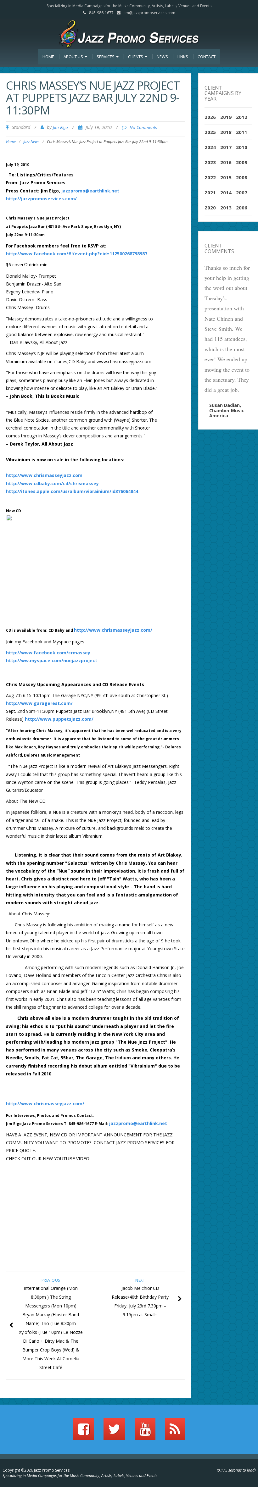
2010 (241, 147)
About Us (74, 56)
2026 (210, 117)
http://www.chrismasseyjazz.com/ (113, 630)
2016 (226, 162)
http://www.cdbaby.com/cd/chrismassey (52, 483)
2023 (210, 162)
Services (106, 56)
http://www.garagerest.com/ (39, 703)
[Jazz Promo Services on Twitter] (114, 1432)
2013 (226, 207)
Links (182, 56)
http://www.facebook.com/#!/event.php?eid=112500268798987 (76, 254)
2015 (226, 177)
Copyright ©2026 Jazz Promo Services (36, 1470)
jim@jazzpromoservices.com (149, 12)
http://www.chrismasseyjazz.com (44, 475)
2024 (210, 147)
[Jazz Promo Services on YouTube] (145, 1432)
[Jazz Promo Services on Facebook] (84, 1432)
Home (48, 56)
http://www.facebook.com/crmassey (48, 653)
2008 (241, 177)
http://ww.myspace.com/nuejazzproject (51, 660)
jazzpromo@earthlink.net (90, 191)
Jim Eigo (60, 127)
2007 (241, 192)
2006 (241, 207)
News (162, 56)
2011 (241, 132)
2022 (210, 177)
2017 (226, 147)
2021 (210, 192)
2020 (210, 207)
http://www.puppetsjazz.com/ (59, 719)
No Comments (143, 127)
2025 (210, 132)
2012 (241, 117)
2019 (226, 117)
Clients (136, 56)
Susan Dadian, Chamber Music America (226, 410)
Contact (207, 56)
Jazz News (31, 141)
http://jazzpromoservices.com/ (41, 199)
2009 (241, 162)
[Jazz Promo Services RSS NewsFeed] (174, 1432)
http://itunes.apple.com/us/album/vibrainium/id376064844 (72, 491)
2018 (226, 132)
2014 (226, 192)
